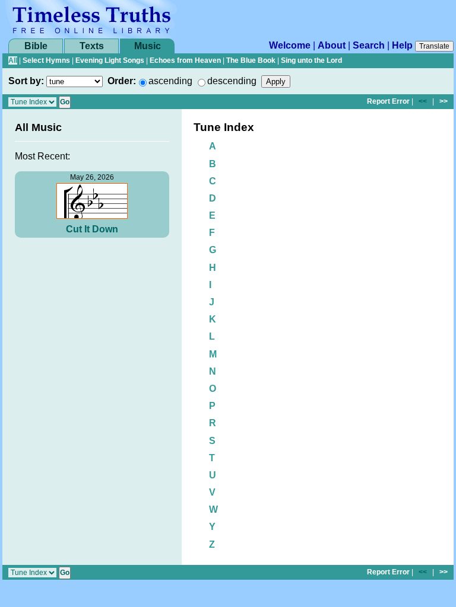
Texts (92, 46)
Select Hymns (46, 60)
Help (402, 45)
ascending (170, 81)
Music (147, 46)
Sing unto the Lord (311, 60)
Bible (36, 46)
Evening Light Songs (109, 60)
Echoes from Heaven (185, 60)
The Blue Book (251, 60)
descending (231, 81)
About (332, 45)
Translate (434, 46)
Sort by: (26, 81)
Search (369, 45)
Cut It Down (92, 229)
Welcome (290, 45)
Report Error (388, 101)
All (12, 60)
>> (443, 101)
